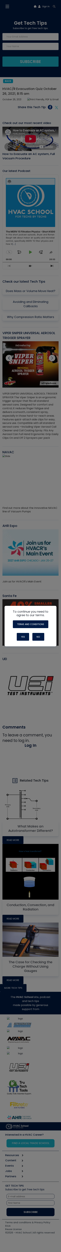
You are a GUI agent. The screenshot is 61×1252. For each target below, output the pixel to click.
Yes (23, 636)
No (38, 636)
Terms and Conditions (30, 624)
